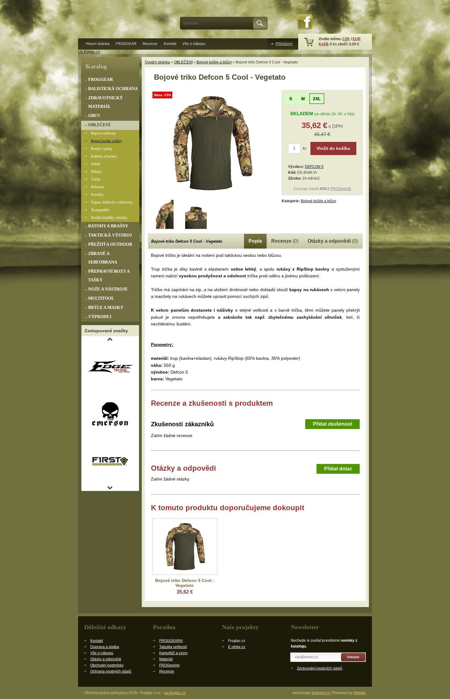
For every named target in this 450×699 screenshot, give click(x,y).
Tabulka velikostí (173, 647)
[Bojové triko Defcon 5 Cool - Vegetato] (212, 196)
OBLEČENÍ (183, 62)
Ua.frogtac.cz (89, 52)
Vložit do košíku (333, 148)
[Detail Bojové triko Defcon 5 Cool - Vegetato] (185, 547)
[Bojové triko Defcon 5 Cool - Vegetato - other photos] (163, 214)
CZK (346, 39)
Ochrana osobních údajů (110, 671)
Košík (324, 44)
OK (260, 23)
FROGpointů (340, 189)
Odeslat (353, 657)
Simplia (359, 693)
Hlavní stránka (98, 44)
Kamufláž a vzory (173, 653)
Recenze (150, 44)
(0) (284, 241)
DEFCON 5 (314, 167)
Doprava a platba (104, 647)
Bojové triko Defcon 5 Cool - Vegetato (184, 583)
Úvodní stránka (157, 62)
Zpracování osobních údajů (319, 668)
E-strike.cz (236, 647)
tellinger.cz (321, 693)
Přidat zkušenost (332, 424)
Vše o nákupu (193, 44)
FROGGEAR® (171, 641)
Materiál (166, 659)
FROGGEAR (126, 44)
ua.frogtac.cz (175, 693)
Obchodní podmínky (107, 665)
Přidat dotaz (338, 468)
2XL (317, 98)
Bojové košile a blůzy (214, 62)
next (109, 487)
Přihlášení (284, 44)
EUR (357, 39)
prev (109, 339)
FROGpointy (169, 665)
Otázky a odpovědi (105, 659)
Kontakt (170, 44)
